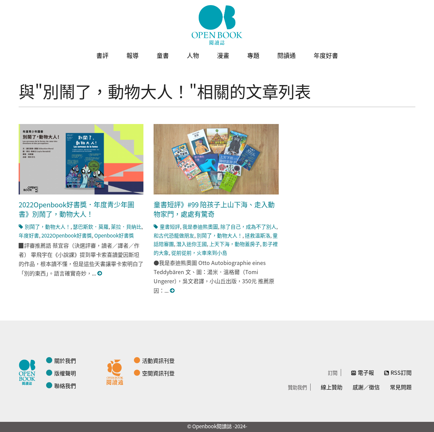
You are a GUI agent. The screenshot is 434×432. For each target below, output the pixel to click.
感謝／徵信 (366, 387)
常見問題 (401, 387)
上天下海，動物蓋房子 (234, 243)
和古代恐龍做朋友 (174, 235)
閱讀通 (286, 55)
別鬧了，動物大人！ (48, 226)
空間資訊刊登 (158, 373)
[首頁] (217, 25)
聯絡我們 (65, 386)
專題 (253, 55)
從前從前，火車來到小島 (199, 252)
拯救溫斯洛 (257, 235)
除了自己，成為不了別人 (248, 226)
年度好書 (326, 55)
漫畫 (223, 55)
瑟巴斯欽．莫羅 (90, 226)
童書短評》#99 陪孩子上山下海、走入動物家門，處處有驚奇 (214, 209)
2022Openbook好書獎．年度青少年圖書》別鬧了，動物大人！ (76, 209)
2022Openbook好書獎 (66, 235)
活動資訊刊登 (158, 360)
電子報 (366, 372)
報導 (132, 55)
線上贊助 (331, 387)
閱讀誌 (29, 371)
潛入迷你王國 (191, 243)
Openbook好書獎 (114, 235)
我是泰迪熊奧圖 (200, 226)
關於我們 (65, 360)
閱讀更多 (100, 273)
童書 (163, 55)
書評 (102, 55)
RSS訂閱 (401, 372)
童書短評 (170, 226)
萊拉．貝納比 (126, 226)
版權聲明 (65, 373)
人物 (193, 55)
